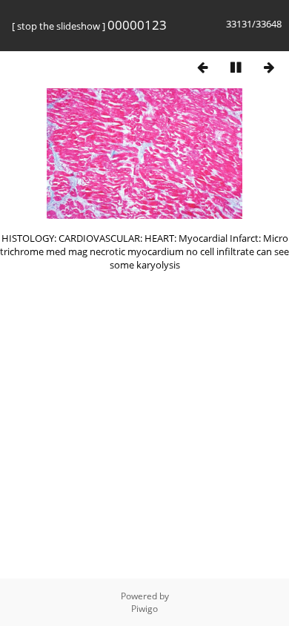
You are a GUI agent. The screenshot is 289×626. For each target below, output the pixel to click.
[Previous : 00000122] (202, 67)
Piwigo (144, 608)
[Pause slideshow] (235, 67)
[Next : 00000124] (269, 67)
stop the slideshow (58, 26)
